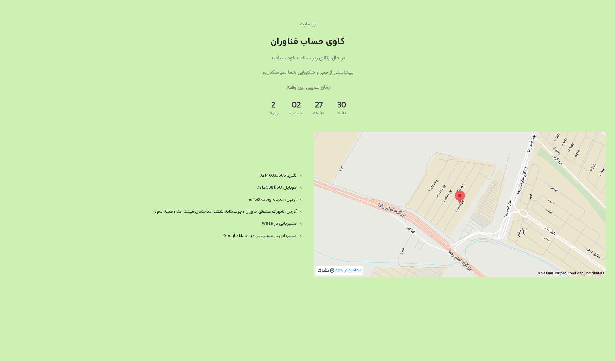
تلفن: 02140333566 (278, 175)
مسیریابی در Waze (279, 223)
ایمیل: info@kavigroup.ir (273, 199)
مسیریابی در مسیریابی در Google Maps (260, 235)
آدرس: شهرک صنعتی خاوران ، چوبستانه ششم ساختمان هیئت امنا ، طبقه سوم (225, 211)
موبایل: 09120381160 (276, 187)
